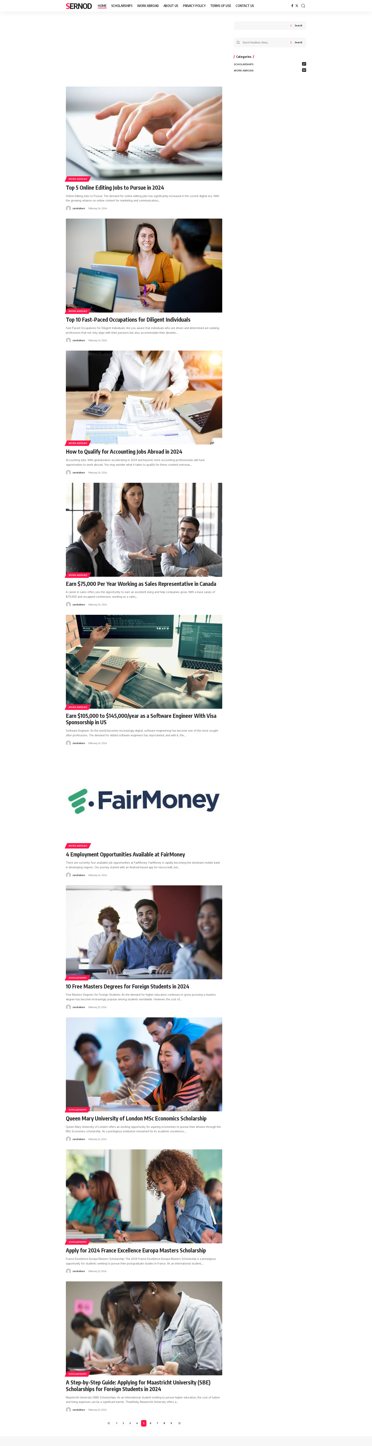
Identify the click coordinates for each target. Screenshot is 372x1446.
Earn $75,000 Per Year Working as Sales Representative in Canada (141, 583)
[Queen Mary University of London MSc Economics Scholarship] (144, 1064)
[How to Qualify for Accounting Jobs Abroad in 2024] (144, 398)
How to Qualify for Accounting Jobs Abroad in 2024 (124, 451)
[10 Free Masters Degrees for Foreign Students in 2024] (144, 932)
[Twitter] (296, 5)
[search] (303, 6)
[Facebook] (292, 5)
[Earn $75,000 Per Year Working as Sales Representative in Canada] (144, 530)
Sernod (79, 5)
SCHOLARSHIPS (78, 977)
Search (298, 25)
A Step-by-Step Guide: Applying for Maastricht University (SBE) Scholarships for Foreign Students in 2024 (138, 1385)
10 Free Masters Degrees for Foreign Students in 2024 (127, 986)
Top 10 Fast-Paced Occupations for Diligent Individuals (128, 319)
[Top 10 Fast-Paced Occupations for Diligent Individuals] (144, 266)
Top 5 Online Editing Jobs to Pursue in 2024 (115, 187)
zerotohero (78, 208)
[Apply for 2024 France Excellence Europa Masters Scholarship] (144, 1196)
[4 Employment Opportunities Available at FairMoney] (144, 800)
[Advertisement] (144, 50)
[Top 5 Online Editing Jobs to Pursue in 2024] (144, 134)
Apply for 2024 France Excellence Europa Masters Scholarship (136, 1250)
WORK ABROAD (78, 178)
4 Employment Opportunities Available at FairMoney (125, 854)
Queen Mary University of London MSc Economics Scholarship (136, 1118)
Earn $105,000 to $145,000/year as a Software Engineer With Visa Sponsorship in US (141, 719)
